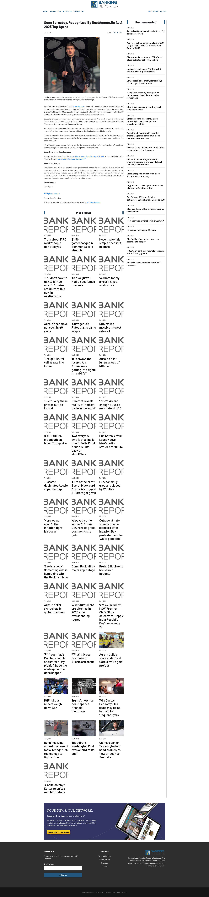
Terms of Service (104, 856)
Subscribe (63, 875)
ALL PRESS (67, 11)
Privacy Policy (104, 859)
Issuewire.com (78, 107)
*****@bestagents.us (52, 194)
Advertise (104, 863)
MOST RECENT (55, 11)
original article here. (94, 202)
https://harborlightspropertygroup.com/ (71, 159)
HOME (45, 11)
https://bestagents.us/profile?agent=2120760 (87, 156)
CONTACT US (79, 11)
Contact (104, 866)
